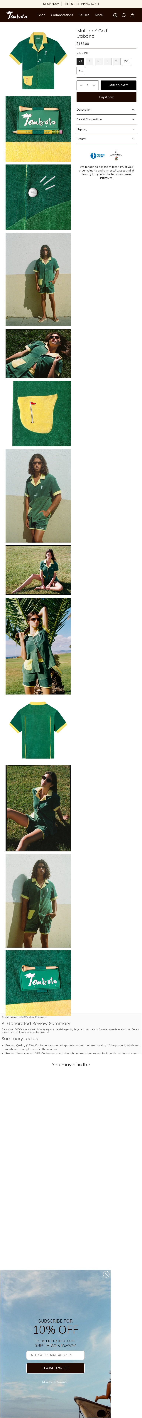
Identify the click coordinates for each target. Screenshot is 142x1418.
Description (84, 110)
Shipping (82, 129)
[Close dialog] (106, 1274)
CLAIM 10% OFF (56, 1368)
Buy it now (106, 97)
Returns (82, 139)
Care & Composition (89, 119)
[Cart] (132, 15)
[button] (41, 15)
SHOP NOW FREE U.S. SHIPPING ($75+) (71, 4)
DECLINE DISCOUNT (55, 1382)
